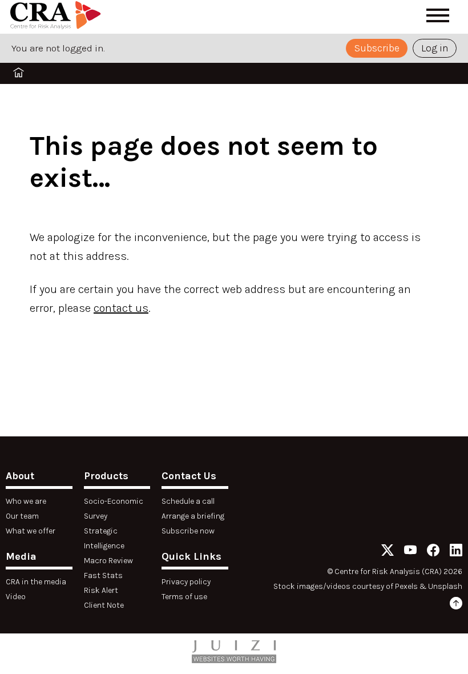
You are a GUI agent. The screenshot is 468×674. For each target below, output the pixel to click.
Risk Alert (101, 590)
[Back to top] (456, 605)
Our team (22, 516)
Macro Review (108, 560)
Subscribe (377, 48)
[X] (387, 552)
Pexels (406, 586)
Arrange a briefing (193, 516)
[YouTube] (410, 552)
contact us (121, 308)
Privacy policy (186, 582)
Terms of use (184, 596)
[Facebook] (433, 552)
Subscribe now (188, 531)
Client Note (104, 605)
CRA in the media (36, 582)
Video (16, 596)
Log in (435, 48)
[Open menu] (437, 15)
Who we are (26, 501)
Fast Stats (103, 575)
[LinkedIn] (456, 552)
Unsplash (445, 586)
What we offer (30, 531)
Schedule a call (188, 501)
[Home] (55, 17)
